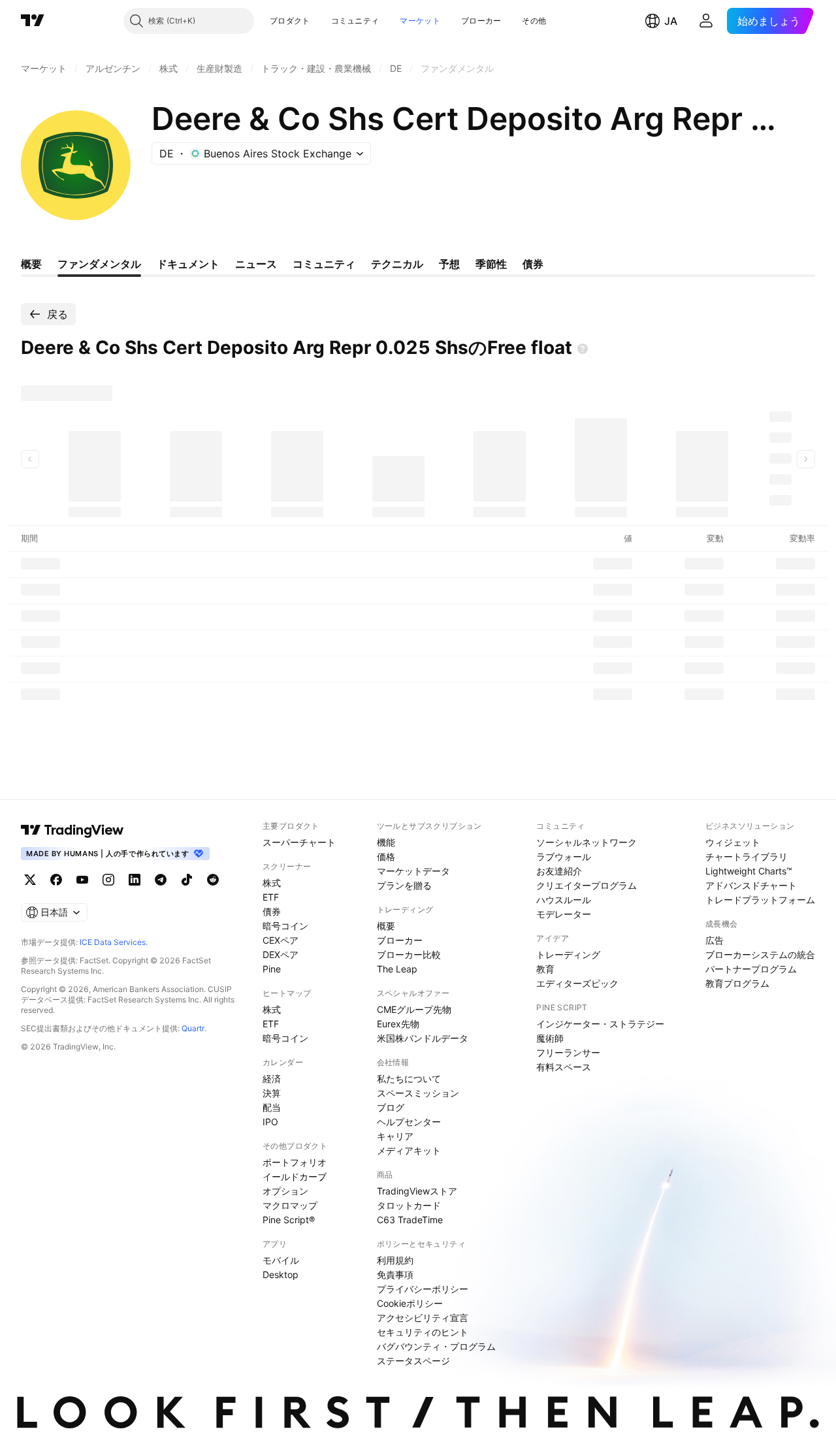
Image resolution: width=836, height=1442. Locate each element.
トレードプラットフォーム (760, 899)
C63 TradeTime (410, 1219)
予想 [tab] (449, 263)
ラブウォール (563, 856)
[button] (320, 21)
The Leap (397, 968)
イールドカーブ (295, 1176)
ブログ (390, 1107)
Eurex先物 (398, 1023)
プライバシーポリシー (422, 1288)
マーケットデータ (413, 870)
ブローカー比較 (409, 954)
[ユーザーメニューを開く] (706, 21)
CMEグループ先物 (414, 1009)
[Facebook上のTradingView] (56, 880)
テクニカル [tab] (397, 263)
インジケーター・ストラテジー (600, 1023)
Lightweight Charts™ (748, 870)
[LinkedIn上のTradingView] (134, 880)
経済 (272, 1078)
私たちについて (409, 1078)
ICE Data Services (113, 942)
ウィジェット (732, 842)
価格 (386, 856)
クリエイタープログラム (586, 885)
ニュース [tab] (256, 263)
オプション (285, 1190)
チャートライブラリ (746, 856)
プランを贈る (404, 885)
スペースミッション (418, 1092)
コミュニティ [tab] (324, 263)
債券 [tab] (532, 263)
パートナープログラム (751, 968)
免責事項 (395, 1274)
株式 (272, 882)
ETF (271, 897)
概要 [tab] (31, 263)
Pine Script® (289, 1219)
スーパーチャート (299, 842)
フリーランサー (568, 1052)
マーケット (420, 20)
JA (670, 20)
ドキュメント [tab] (188, 263)
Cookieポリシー (410, 1303)
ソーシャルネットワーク (586, 842)
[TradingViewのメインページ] (32, 21)
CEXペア (280, 940)
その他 (534, 20)
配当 (272, 1107)
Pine (272, 968)
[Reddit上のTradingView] (213, 880)
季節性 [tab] (491, 263)
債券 (272, 911)
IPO (270, 1121)
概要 (386, 925)
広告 (714, 940)
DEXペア (280, 954)
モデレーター (563, 914)
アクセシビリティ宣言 (422, 1317)
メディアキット (409, 1150)
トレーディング (568, 954)
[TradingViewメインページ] (72, 830)
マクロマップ (290, 1205)
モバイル (281, 1260)
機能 (386, 842)
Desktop (280, 1274)
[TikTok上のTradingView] (187, 880)
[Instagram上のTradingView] (108, 880)
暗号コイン (285, 925)
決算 (272, 1092)
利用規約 (395, 1260)
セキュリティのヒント (422, 1332)
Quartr (193, 1028)
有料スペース (563, 1066)
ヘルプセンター (409, 1121)
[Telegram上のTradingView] (161, 880)
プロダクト (290, 20)
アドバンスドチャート (751, 885)
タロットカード (409, 1205)
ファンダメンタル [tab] (99, 263)
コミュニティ (355, 20)
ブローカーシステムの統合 (760, 954)
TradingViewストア (417, 1190)
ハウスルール (563, 899)
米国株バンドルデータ (422, 1038)
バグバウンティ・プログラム (436, 1346)
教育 (545, 968)
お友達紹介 (559, 870)
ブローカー (481, 20)
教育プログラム (737, 983)
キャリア (395, 1136)
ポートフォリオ (295, 1162)
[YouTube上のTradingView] (82, 880)
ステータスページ (413, 1360)
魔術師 (550, 1038)
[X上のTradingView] (30, 880)
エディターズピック (577, 983)
